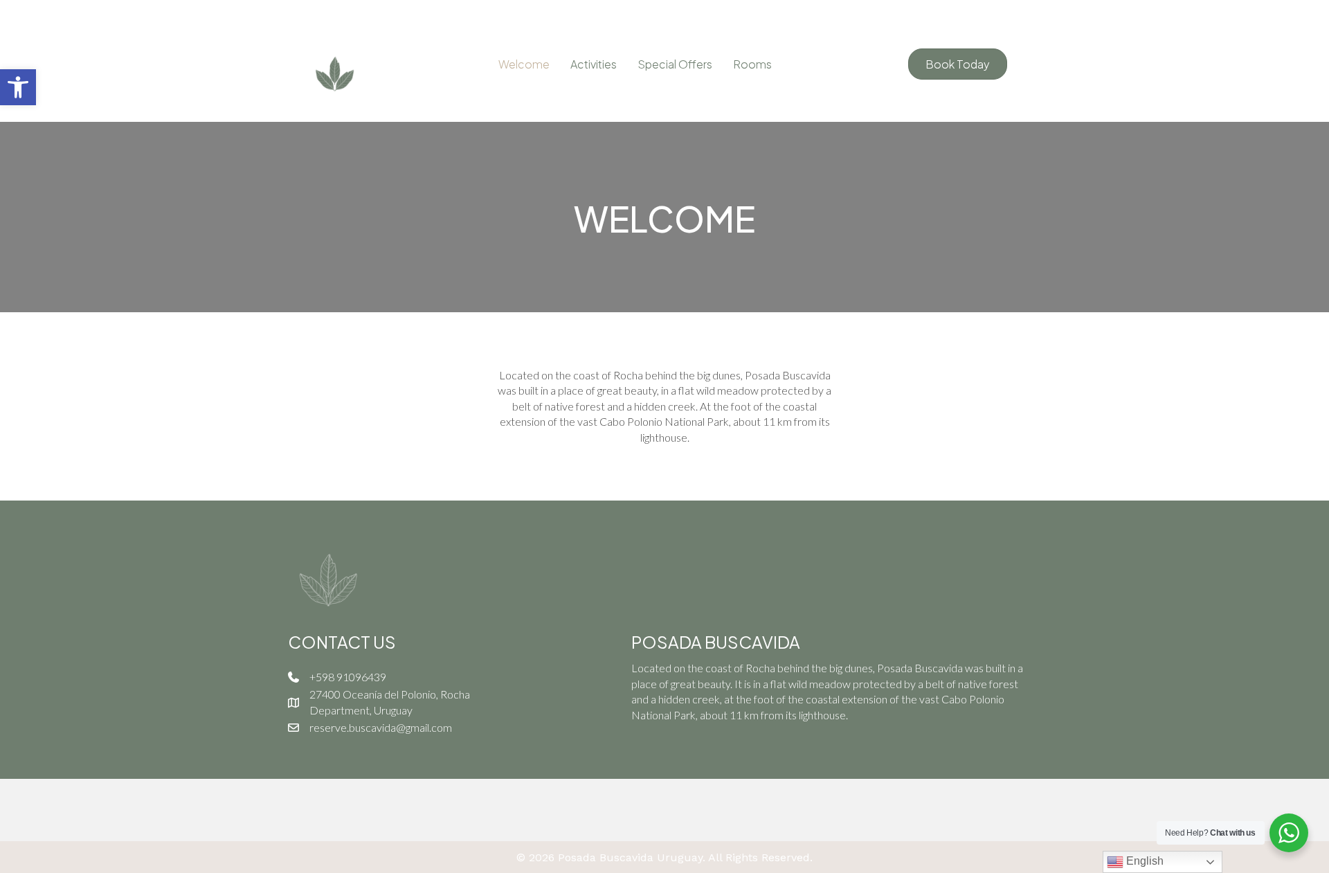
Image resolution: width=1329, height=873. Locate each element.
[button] (18, 87)
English (1143, 861)
